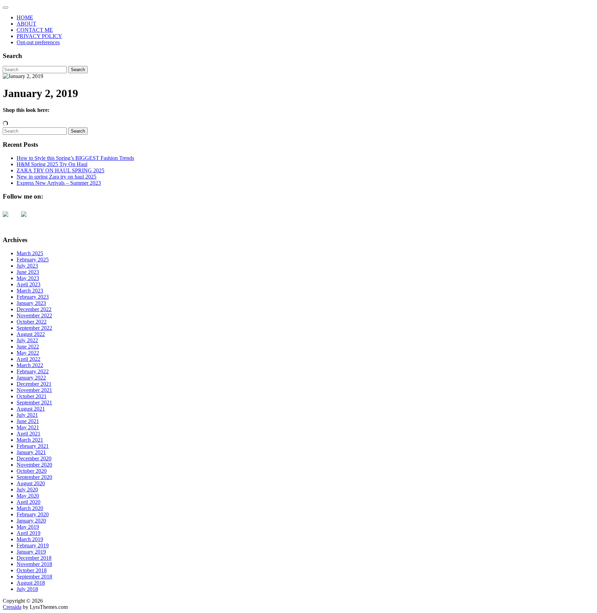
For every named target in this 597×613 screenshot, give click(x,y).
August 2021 (31, 409)
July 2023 (27, 266)
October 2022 (32, 322)
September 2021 (34, 402)
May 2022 (28, 353)
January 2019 (31, 552)
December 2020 (34, 458)
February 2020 (33, 514)
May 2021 (28, 427)
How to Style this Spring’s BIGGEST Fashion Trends (75, 158)
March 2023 (30, 291)
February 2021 (33, 446)
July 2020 (27, 489)
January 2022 (31, 378)
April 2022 (28, 359)
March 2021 (30, 440)
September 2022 (34, 328)
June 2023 (28, 272)
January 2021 (31, 452)
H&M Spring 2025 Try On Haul (52, 164)
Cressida (12, 607)
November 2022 (34, 315)
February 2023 (33, 297)
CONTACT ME (35, 30)
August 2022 (31, 334)
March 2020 (30, 508)
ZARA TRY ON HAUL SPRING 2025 (60, 170)
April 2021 (28, 434)
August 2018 (31, 583)
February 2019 (33, 545)
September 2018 (34, 577)
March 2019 (30, 539)
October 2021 (32, 396)
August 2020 (31, 483)
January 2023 (31, 303)
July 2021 (27, 415)
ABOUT (26, 24)
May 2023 (28, 278)
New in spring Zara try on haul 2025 (56, 177)
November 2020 (34, 465)
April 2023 (28, 284)
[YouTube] (11, 219)
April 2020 (28, 502)
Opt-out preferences (38, 42)
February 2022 (33, 371)
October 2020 (32, 471)
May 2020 (28, 496)
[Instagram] (29, 219)
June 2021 (28, 421)
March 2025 (30, 253)
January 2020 (31, 521)
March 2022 (30, 365)
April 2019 (28, 533)
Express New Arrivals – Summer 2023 (59, 183)
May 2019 (28, 527)
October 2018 (32, 570)
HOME (25, 17)
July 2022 (27, 340)
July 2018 (27, 589)
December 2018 (34, 558)
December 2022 (34, 309)
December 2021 (34, 384)
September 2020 (34, 477)
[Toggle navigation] (5, 8)
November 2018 (34, 564)
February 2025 (33, 259)
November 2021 (34, 390)
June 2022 (28, 346)
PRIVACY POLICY (39, 36)
